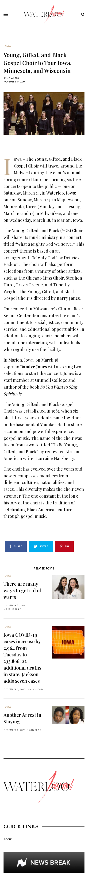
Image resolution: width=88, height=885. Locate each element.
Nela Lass (13, 78)
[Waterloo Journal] (44, 14)
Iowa (7, 46)
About (7, 839)
